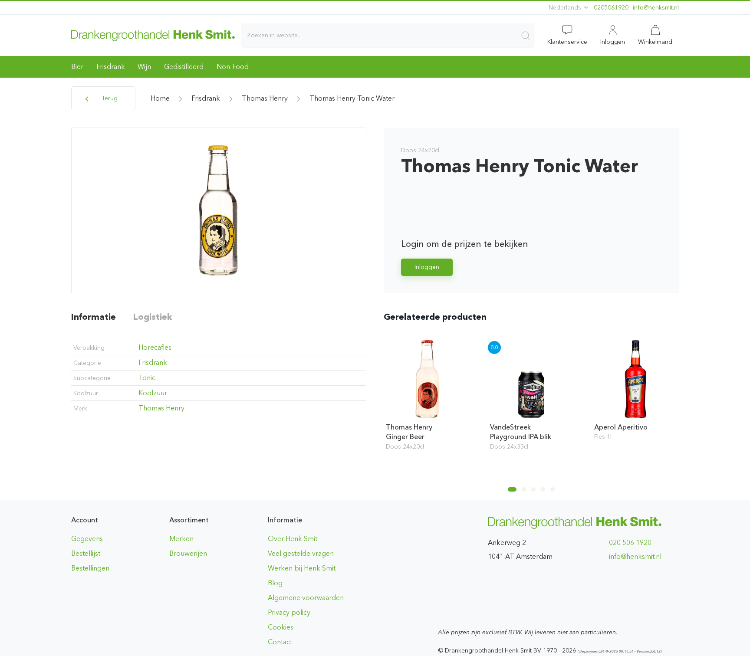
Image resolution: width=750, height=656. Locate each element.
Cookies (280, 627)
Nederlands (566, 7)
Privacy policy (289, 612)
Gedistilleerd (184, 66)
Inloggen (426, 267)
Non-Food (233, 66)
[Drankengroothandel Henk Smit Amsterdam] (153, 35)
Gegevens (87, 539)
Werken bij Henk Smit (302, 568)
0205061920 (611, 7)
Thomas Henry (265, 98)
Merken (181, 539)
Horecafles (154, 347)
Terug (109, 98)
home (160, 98)
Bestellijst (85, 553)
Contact (280, 642)
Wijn (144, 66)
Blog (275, 583)
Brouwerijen (188, 553)
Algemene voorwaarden (306, 598)
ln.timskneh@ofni (656, 7)
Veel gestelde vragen (301, 553)
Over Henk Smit (292, 539)
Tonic (146, 378)
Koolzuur (152, 393)
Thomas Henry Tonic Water (352, 98)
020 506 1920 (630, 542)
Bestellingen (90, 568)
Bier (77, 66)
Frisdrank (110, 66)
